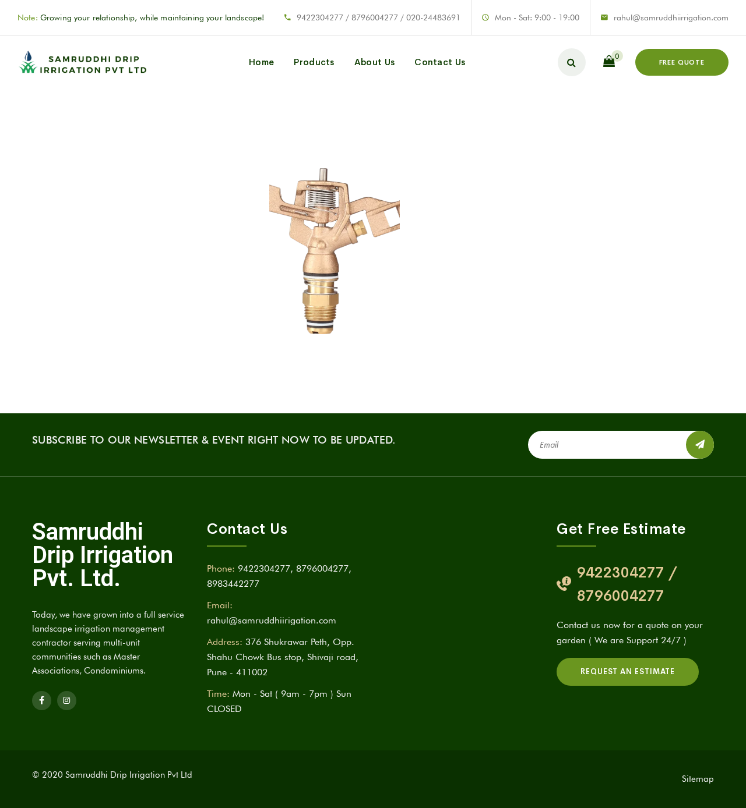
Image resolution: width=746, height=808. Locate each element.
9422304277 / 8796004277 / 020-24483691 (378, 17)
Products (314, 62)
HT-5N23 (323, 196)
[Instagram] (66, 700)
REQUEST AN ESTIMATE (627, 671)
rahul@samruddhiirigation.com (271, 620)
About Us (374, 62)
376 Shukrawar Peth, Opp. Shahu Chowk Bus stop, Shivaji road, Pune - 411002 (282, 656)
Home (261, 62)
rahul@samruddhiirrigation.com (671, 17)
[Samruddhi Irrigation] (82, 62)
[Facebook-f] (41, 700)
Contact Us (439, 62)
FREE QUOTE (682, 62)
